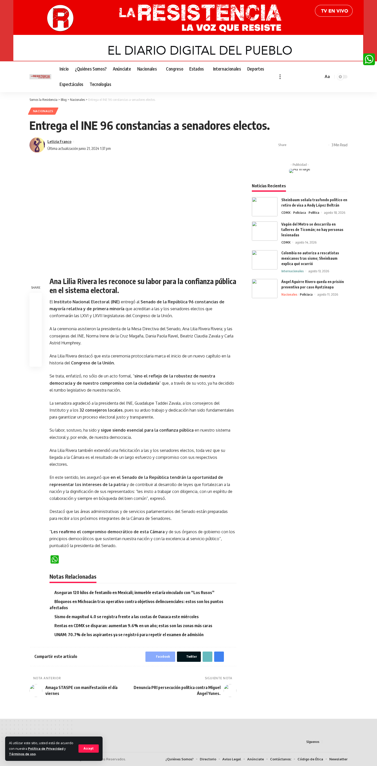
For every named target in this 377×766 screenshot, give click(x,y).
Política (314, 212)
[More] (323, 145)
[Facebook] (288, 76)
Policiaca (299, 212)
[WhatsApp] (369, 59)
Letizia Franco (59, 141)
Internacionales (292, 271)
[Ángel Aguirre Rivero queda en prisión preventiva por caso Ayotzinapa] (264, 288)
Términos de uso (22, 754)
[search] (319, 76)
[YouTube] (299, 76)
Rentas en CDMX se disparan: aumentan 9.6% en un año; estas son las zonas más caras (133, 625)
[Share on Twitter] (299, 145)
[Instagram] (304, 76)
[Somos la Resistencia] (40, 77)
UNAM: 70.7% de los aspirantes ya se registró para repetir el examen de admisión (129, 634)
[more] (280, 76)
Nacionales (43, 111)
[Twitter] (293, 76)
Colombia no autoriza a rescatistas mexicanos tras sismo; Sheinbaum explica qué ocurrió (310, 258)
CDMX (286, 212)
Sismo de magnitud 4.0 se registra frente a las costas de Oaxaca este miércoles (126, 616)
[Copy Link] (307, 145)
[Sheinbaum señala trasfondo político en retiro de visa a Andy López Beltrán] (264, 206)
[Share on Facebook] (291, 145)
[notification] (312, 76)
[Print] (315, 145)
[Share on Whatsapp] (35, 323)
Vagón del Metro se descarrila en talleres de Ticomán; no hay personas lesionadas (312, 229)
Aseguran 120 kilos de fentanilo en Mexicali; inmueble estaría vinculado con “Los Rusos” (134, 592)
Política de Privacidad (45, 748)
